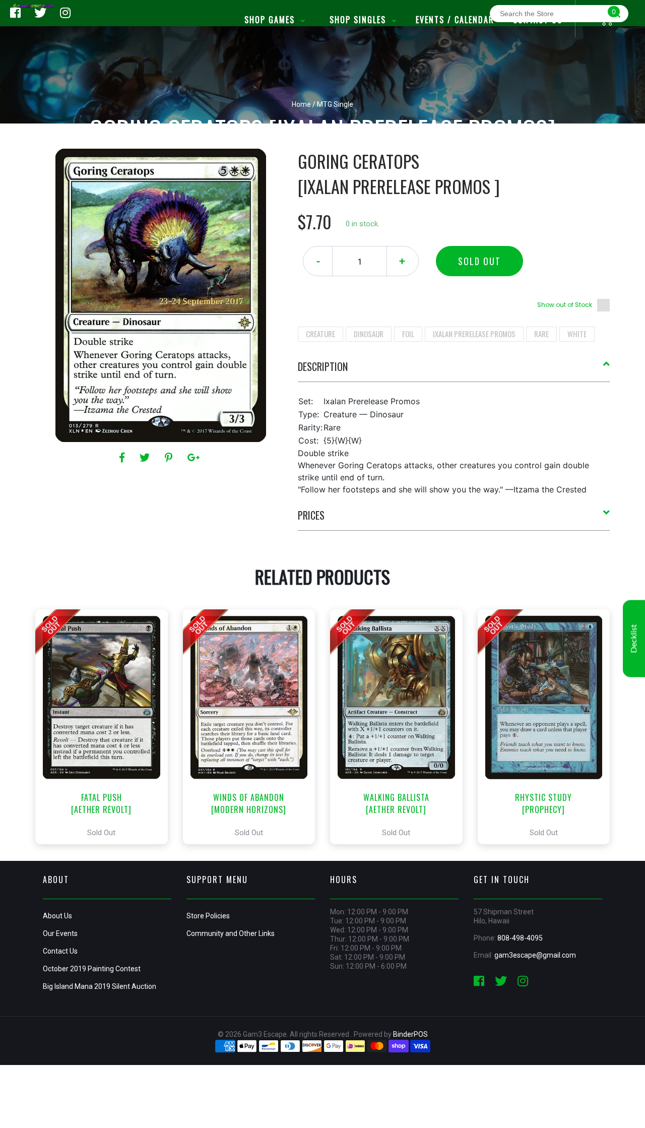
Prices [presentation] (311, 515)
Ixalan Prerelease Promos (474, 333)
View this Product (106, 727)
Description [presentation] (323, 366)
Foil (408, 333)
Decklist (634, 638)
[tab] (454, 370)
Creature (320, 333)
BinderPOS (410, 1034)
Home (301, 104)
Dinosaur (368, 333)
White (577, 333)
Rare (541, 333)
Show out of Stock (564, 304)
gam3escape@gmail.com (535, 955)
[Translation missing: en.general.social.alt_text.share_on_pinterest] (170, 458)
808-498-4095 (520, 938)
